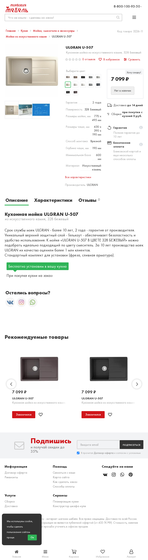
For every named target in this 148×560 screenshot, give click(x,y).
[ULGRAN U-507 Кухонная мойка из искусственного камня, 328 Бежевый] (14, 110)
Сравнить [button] (134, 59)
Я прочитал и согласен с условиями (111, 453)
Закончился (23, 414)
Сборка (10, 501)
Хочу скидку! (134, 72)
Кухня (25, 31)
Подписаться (131, 444)
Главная (11, 31)
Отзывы (89, 200)
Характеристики (53, 200)
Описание (16, 200)
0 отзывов (88, 59)
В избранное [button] (111, 59)
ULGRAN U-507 (23, 398)
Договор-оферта (16, 473)
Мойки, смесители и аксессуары (54, 31)
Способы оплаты (64, 486)
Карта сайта (61, 477)
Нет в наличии (122, 91)
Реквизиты (11, 477)
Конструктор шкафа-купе (69, 506)
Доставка (11, 506)
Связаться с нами (64, 473)
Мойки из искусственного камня (26, 36)
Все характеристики (78, 177)
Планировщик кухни (66, 501)
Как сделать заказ (65, 482)
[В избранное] (41, 414)
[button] (141, 128)
